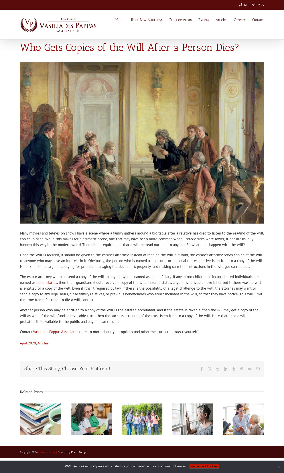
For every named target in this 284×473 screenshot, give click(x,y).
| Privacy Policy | (47, 452)
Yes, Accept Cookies (204, 466)
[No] (278, 467)
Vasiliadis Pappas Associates (55, 331)
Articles (42, 343)
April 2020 (28, 343)
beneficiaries (46, 282)
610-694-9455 (254, 5)
